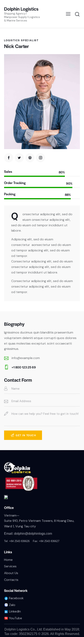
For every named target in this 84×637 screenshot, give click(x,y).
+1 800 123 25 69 (24, 367)
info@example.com (26, 358)
